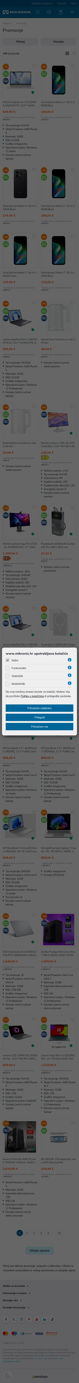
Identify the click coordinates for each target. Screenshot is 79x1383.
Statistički (17, 676)
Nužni (15, 660)
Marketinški (18, 683)
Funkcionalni (19, 668)
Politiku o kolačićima (32, 696)
